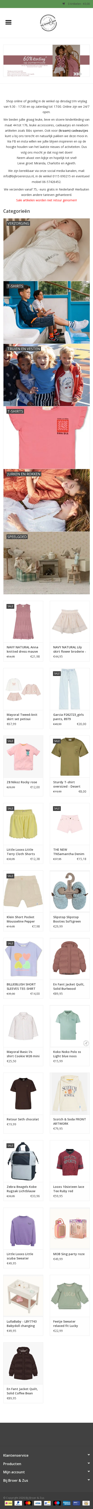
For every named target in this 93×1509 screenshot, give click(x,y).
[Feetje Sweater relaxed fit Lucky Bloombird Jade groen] (70, 1296)
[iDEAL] (8, 1503)
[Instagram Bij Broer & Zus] (50, 1435)
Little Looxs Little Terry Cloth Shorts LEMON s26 (21, 851)
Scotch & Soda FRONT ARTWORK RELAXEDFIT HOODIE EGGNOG (69, 1121)
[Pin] (76, 1503)
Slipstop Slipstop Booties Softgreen (67, 919)
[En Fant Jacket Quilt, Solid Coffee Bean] (23, 1363)
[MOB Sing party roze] (70, 1228)
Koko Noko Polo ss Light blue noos (67, 1054)
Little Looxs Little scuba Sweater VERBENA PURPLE (20, 1256)
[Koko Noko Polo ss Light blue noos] (70, 1026)
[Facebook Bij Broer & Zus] (42, 1435)
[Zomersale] (46, 61)
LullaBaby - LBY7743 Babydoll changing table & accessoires (22, 1323)
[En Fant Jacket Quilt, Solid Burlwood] (70, 959)
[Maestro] (56, 1503)
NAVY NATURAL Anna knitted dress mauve (22, 649)
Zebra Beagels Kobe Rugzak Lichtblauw (22, 1189)
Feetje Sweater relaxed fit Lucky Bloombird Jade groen (69, 1323)
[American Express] (66, 1503)
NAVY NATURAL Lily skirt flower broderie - (69, 649)
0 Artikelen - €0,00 (78, 4)
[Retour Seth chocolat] (23, 1094)
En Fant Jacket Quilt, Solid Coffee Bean (22, 1391)
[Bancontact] (47, 1503)
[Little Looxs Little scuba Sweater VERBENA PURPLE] (23, 1228)
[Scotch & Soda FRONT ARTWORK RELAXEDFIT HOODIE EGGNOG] (70, 1094)
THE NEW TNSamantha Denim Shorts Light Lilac (68, 851)
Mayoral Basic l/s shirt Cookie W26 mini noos (23, 1054)
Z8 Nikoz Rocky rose (22, 782)
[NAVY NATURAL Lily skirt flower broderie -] (70, 622)
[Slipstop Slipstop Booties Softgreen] (70, 891)
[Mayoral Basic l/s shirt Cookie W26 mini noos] (23, 1026)
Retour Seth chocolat (23, 1119)
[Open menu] (8, 22)
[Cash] (85, 1503)
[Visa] (37, 1503)
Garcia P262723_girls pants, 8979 (68, 717)
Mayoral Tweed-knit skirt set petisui (22, 717)
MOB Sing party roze (69, 1254)
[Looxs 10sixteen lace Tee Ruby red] (70, 1161)
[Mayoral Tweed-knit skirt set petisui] (23, 689)
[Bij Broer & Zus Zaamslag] (55, 23)
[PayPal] (18, 1503)
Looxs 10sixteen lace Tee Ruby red (68, 1189)
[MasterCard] (27, 1503)
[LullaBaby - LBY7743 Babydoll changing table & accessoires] (23, 1296)
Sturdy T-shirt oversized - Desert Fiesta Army (66, 784)
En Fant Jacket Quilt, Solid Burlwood (68, 986)
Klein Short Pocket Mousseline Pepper (21, 919)
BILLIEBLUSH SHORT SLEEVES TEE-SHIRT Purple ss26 (21, 986)
